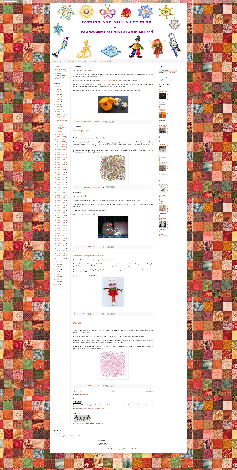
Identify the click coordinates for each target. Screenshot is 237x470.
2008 (57, 279)
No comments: (97, 247)
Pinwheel (77, 322)
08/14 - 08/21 (61, 177)
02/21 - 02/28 (61, 240)
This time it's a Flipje (108, 260)
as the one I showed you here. (97, 138)
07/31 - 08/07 (61, 182)
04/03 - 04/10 (61, 225)
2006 (57, 284)
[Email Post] (102, 121)
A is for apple (167, 208)
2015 (57, 261)
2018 (57, 104)
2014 (57, 264)
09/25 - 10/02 (61, 162)
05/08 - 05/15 (61, 213)
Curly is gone (167, 224)
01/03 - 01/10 (61, 258)
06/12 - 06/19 (61, 200)
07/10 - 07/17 (61, 190)
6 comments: (96, 121)
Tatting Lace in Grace (163, 162)
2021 (57, 96)
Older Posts (149, 391)
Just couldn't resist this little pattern (111, 80)
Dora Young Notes (106, 61)
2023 (57, 91)
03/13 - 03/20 (61, 233)
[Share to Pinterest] (113, 122)
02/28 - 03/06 (61, 238)
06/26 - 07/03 (61, 195)
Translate (172, 72)
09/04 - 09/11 (61, 169)
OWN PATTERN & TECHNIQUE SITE (60, 70)
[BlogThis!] (108, 122)
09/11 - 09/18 (61, 167)
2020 (57, 99)
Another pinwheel (81, 130)
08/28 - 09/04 (61, 172)
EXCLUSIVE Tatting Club (67, 61)
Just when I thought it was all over (88, 255)
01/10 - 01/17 (61, 256)
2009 (57, 277)
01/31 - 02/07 (61, 248)
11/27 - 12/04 (61, 139)
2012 (57, 269)
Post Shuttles (82, 61)
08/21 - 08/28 (61, 175)
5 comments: (96, 385)
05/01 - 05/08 (61, 215)
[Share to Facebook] (111, 122)
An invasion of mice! (82, 70)
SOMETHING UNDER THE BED (60, 74)
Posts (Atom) (85, 394)
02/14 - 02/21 (61, 243)
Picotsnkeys (163, 91)
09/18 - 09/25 (61, 164)
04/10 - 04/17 (61, 223)
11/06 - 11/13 (61, 147)
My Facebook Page (166, 80)
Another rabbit (79, 196)
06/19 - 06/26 (61, 197)
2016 (57, 109)
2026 (57, 86)
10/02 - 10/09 (61, 159)
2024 (57, 89)
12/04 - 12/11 (61, 137)
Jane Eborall (95, 405)
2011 (57, 271)
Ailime (125, 448)
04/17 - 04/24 (61, 220)
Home (54, 61)
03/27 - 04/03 (61, 228)
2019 (57, 101)
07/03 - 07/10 (61, 192)
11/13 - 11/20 (61, 144)
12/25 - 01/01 (61, 111)
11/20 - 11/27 (61, 142)
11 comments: (97, 314)
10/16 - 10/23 (61, 154)
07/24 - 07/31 (61, 185)
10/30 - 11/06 (61, 149)
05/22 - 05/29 (61, 208)
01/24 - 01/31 (61, 251)
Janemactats (163, 125)
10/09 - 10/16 (61, 157)
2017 (57, 107)
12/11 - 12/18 (61, 134)
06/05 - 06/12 (61, 202)
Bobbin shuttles (93, 61)
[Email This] (106, 122)
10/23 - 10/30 (61, 152)
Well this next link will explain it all (108, 264)
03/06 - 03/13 (61, 235)
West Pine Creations (162, 109)
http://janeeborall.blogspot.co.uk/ (94, 408)
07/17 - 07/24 (61, 187)
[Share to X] (109, 122)
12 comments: (97, 187)
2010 (57, 274)
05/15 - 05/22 (61, 210)
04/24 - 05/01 (61, 218)
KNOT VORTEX (161, 202)
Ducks (167, 113)
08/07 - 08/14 (61, 180)
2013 (57, 266)
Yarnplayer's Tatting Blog (163, 183)
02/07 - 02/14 (61, 246)
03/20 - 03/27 (61, 230)
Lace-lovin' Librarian (162, 143)
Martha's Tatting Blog (163, 235)
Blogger (137, 448)
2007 (57, 282)
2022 (57, 94)
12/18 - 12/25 (61, 114)
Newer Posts (77, 391)
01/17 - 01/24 (61, 253)
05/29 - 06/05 (61, 205)
